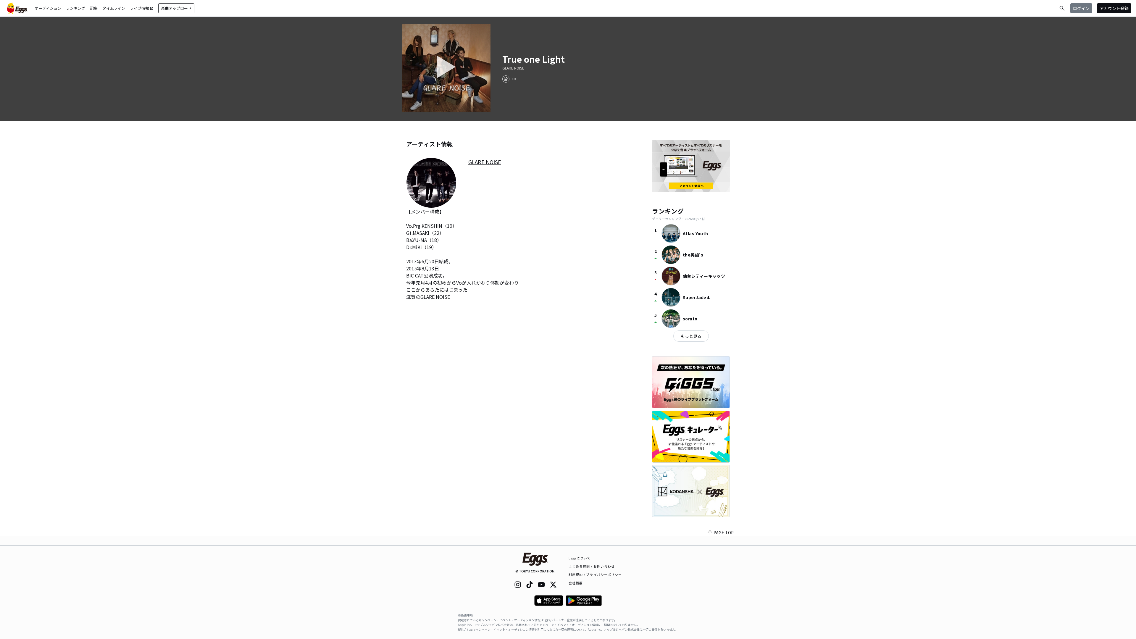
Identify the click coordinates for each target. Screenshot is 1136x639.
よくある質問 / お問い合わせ (592, 566)
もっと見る (691, 336)
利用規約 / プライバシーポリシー (595, 574)
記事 (94, 8)
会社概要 (576, 582)
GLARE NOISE (513, 68)
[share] (505, 79)
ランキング (75, 8)
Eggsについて (580, 558)
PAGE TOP (724, 532)
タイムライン (113, 8)
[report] (514, 79)
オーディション (48, 8)
